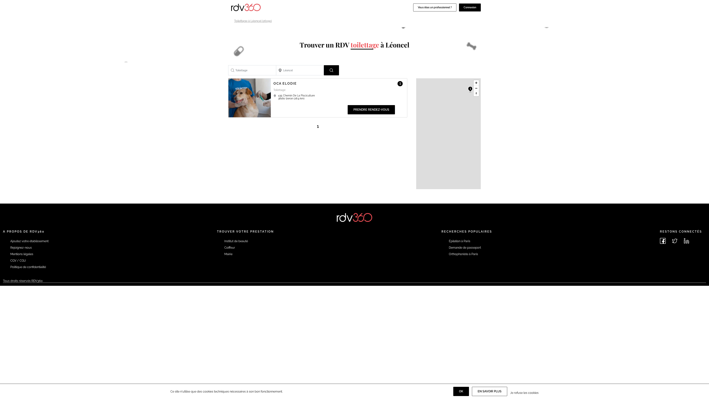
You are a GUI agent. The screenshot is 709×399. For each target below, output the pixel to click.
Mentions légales (21, 254)
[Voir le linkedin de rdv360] (686, 241)
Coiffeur (229, 247)
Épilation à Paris (459, 241)
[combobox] (252, 70)
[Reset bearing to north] (476, 93)
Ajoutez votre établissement (29, 241)
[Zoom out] (476, 88)
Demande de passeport (465, 247)
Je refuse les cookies (524, 393)
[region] (448, 133)
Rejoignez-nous (21, 247)
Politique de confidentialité (28, 267)
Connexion (470, 7)
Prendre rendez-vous (371, 109)
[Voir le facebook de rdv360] (663, 241)
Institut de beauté (236, 241)
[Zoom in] (476, 83)
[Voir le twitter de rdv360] (675, 241)
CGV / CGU (18, 260)
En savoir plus (489, 391)
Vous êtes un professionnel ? (435, 7)
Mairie (228, 254)
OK (461, 391)
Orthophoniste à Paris (463, 254)
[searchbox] (252, 70)
